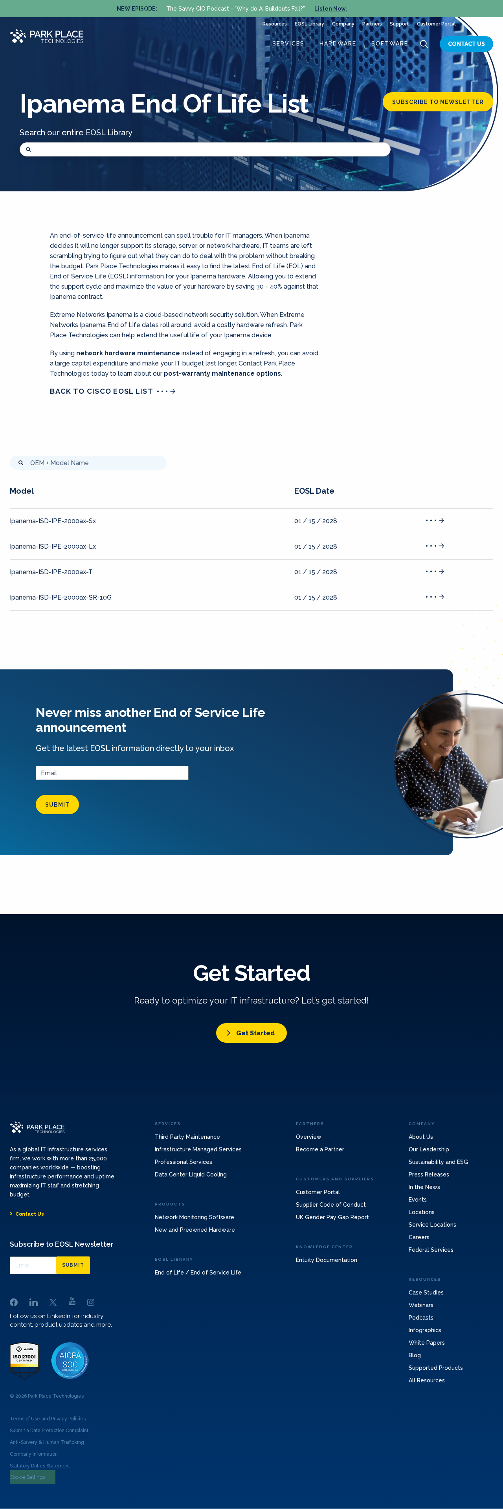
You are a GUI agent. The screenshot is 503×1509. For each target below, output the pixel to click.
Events (418, 1199)
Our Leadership (429, 1149)
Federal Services (431, 1250)
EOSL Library (309, 24)
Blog (415, 1355)
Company (343, 24)
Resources (275, 24)
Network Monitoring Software (194, 1217)
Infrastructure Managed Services (198, 1149)
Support (399, 24)
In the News (424, 1187)
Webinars (421, 1305)
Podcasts (421, 1317)
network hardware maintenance (128, 353)
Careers (419, 1237)
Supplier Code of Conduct (331, 1205)
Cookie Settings (27, 1477)
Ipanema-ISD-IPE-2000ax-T (51, 572)
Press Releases (429, 1174)
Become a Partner (320, 1149)
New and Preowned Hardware (195, 1230)
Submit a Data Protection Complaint (49, 1430)
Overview (308, 1137)
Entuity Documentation (326, 1260)
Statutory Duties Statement (40, 1466)
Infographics (425, 1330)
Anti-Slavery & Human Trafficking (47, 1442)
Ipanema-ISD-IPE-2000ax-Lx (53, 546)
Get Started (255, 1033)
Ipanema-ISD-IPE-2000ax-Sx (53, 521)
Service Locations (432, 1225)
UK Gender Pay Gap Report (332, 1217)
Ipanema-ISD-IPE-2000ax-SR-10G (61, 597)
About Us (421, 1137)
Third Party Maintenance (187, 1137)
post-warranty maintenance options (222, 373)
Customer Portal (436, 24)
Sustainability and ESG (438, 1162)
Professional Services (183, 1162)
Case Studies (426, 1292)
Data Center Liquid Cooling (191, 1174)
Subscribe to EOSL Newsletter (62, 1244)
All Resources (427, 1380)
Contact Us (466, 44)
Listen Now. (330, 8)
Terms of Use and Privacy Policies (48, 1419)
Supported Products (436, 1368)
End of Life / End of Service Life (198, 1272)
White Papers (427, 1343)
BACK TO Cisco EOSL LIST (101, 391)
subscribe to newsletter (438, 102)
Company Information (34, 1454)
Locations (422, 1212)
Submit (57, 805)
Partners (372, 24)
